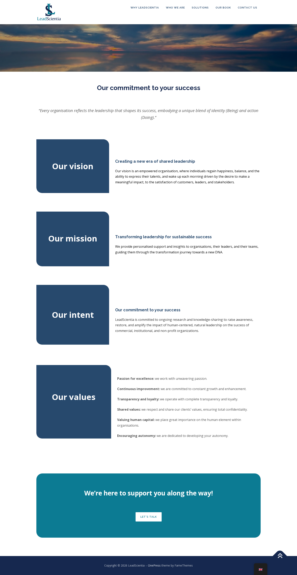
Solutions (200, 7)
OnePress (154, 565)
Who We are (175, 7)
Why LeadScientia (145, 7)
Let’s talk (148, 516)
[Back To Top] (280, 556)
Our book (223, 7)
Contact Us (247, 7)
